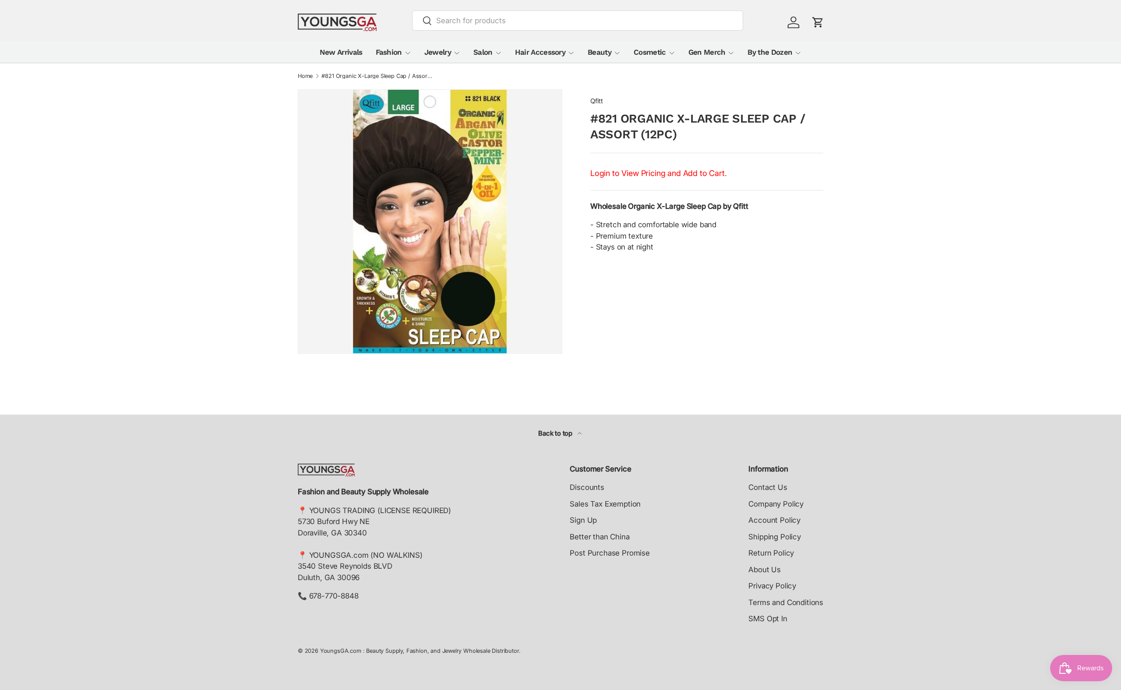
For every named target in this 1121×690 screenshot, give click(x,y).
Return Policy (771, 553)
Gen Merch (707, 52)
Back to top (556, 433)
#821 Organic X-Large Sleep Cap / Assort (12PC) (377, 76)
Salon (483, 52)
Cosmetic (650, 52)
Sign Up (583, 520)
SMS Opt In (767, 618)
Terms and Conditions (785, 602)
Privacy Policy (772, 585)
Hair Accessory (540, 52)
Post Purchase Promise (609, 553)
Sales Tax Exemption (605, 504)
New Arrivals (341, 52)
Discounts (587, 487)
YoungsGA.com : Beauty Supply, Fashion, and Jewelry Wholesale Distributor (419, 651)
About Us (764, 569)
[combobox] (577, 20)
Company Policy (776, 504)
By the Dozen (769, 52)
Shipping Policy (774, 536)
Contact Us (767, 487)
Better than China (599, 536)
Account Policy (774, 520)
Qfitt (596, 101)
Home (305, 76)
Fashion (389, 52)
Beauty (599, 52)
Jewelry (437, 52)
